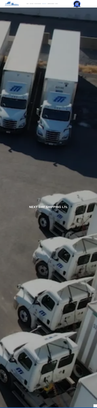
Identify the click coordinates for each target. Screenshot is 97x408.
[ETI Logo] (11, 1)
